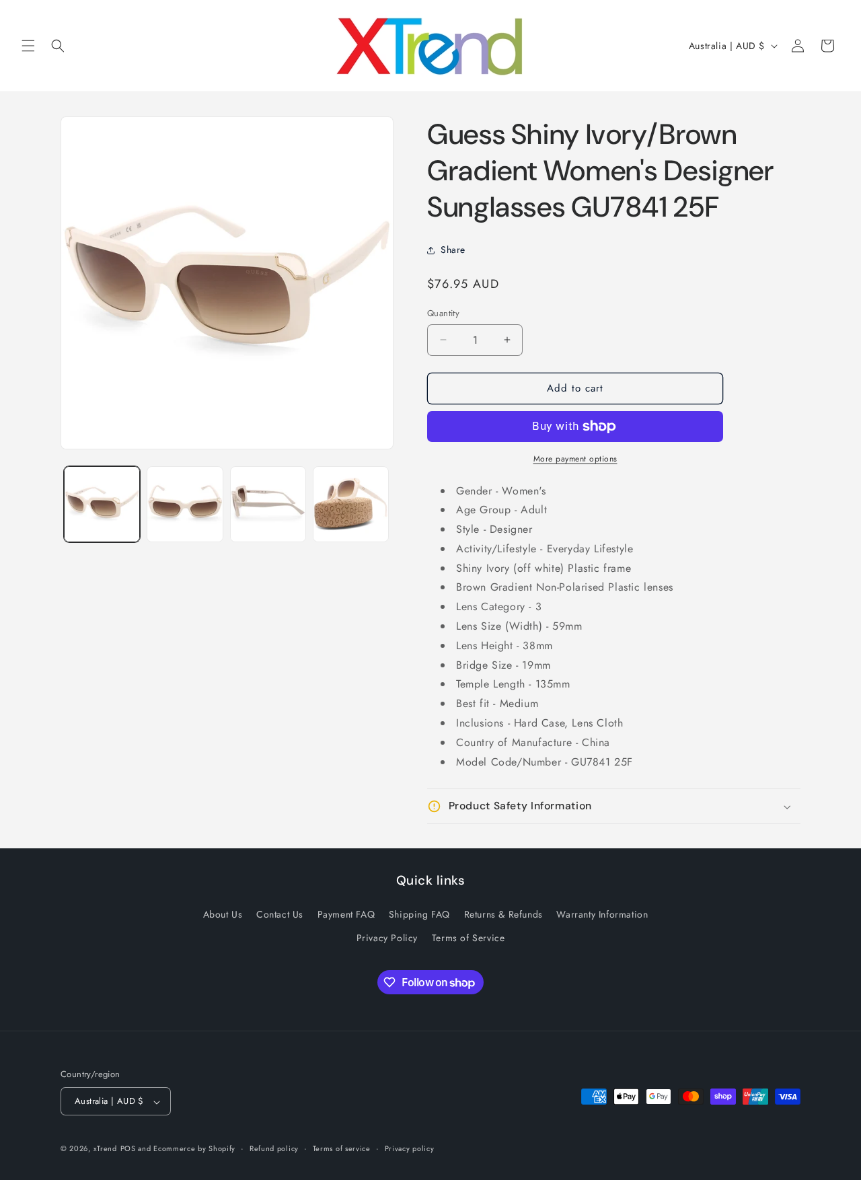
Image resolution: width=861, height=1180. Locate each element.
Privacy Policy (387, 938)
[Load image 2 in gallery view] (185, 504)
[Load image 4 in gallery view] (351, 504)
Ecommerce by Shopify (194, 1149)
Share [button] (453, 249)
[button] (28, 46)
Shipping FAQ (419, 914)
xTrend (105, 1149)
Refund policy (274, 1148)
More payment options (575, 459)
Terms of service (342, 1148)
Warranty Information (602, 914)
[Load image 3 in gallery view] (268, 504)
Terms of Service (468, 938)
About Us (223, 914)
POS (128, 1149)
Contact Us (279, 914)
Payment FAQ (346, 914)
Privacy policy (410, 1148)
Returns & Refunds (503, 914)
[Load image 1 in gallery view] (102, 504)
